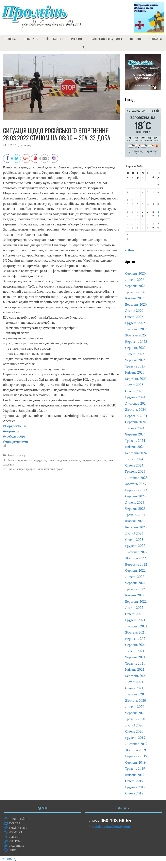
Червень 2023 (135, 508)
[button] (38, 39)
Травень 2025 (135, 366)
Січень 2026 (134, 316)
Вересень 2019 (136, 756)
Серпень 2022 (135, 570)
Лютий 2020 (134, 725)
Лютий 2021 (134, 681)
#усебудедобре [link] (14, 436)
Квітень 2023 (135, 520)
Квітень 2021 (135, 669)
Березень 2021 (136, 675)
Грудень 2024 (135, 397)
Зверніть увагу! (16, 455)
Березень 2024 (136, 452)
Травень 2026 (135, 292)
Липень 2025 (134, 353)
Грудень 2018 (135, 787)
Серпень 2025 (135, 347)
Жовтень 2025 (135, 335)
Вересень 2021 (136, 638)
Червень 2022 (135, 582)
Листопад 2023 (136, 477)
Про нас (135, 39)
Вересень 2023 (136, 490)
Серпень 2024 (135, 421)
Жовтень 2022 (135, 558)
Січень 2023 (134, 539)
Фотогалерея (54, 39)
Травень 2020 (135, 719)
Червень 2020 (135, 712)
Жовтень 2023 (135, 483)
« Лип (129, 250)
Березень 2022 (136, 601)
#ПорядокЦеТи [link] (14, 425)
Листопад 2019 (136, 743)
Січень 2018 (134, 793)
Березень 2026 (136, 304)
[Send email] (44, 160)
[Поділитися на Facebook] (7, 160)
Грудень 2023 (135, 471)
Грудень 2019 (135, 737)
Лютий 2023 (134, 533)
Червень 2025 (135, 360)
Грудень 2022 (135, 545)
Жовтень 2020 (135, 700)
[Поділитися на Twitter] (16, 160)
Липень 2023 (134, 502)
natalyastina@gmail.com (111, 826)
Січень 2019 (134, 780)
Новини (29, 39)
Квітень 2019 (135, 774)
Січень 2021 (134, 688)
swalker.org (8, 858)
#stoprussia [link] (11, 431)
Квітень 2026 (135, 298)
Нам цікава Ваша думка (106, 39)
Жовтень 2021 (135, 632)
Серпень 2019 (135, 762)
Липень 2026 (134, 279)
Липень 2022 (134, 576)
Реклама (76, 39)
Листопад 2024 (136, 403)
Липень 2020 (134, 706)
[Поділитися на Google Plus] (26, 160)
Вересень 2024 (136, 415)
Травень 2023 (135, 514)
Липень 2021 (134, 651)
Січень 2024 (134, 465)
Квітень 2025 (135, 372)
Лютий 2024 (134, 459)
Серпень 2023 (135, 496)
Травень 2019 (135, 768)
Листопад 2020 (136, 694)
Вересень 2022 (136, 564)
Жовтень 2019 (135, 750)
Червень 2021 (135, 657)
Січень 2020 (134, 731)
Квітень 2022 (135, 595)
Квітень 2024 (135, 446)
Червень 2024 (135, 434)
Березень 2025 (136, 378)
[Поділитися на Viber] (54, 160)
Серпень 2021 (135, 644)
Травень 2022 (135, 589)
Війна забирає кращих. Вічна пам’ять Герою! (35, 469)
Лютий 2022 (134, 607)
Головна (10, 39)
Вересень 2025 (136, 341)
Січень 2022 (134, 613)
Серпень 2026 (135, 273)
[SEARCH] (83, 47)
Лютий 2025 (134, 384)
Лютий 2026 (134, 310)
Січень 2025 (134, 391)
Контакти (155, 39)
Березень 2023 (136, 527)
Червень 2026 (135, 285)
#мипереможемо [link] (15, 441)
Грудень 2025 (135, 322)
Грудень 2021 (135, 619)
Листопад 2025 (136, 329)
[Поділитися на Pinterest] (35, 160)
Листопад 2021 (136, 626)
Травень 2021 (135, 663)
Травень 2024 (135, 440)
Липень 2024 (134, 428)
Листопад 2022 (136, 552)
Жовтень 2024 (135, 409)
